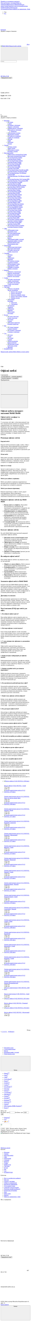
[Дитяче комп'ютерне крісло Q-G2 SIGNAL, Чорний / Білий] (17, 803)
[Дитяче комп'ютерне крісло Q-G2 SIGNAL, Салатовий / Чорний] (17, 902)
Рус (5, 13)
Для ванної (14, 304)
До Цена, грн (19, 1112)
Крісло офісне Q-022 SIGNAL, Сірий (15, 785)
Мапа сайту (7, 1193)
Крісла (6, 1051)
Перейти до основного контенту (10, 1)
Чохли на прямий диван (18, 295)
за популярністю (5, 376)
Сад (5, 333)
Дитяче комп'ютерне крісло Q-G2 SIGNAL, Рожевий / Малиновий (17, 834)
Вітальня (6, 120)
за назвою (15, 378)
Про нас (3, 3)
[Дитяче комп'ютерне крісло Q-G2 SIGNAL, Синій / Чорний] (17, 963)
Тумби (6, 278)
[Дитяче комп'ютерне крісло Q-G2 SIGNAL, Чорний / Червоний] (17, 852)
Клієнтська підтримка (10, 1190)
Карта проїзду (5, 1304)
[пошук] (14, 53)
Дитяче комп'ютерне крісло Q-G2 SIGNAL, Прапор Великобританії (17, 982)
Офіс (5, 228)
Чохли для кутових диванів (19, 296)
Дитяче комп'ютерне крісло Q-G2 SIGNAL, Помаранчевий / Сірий (17, 895)
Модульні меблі (8, 153)
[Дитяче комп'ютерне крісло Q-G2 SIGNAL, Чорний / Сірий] (17, 865)
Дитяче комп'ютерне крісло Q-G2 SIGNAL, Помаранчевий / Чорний (17, 883)
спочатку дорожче (6, 378)
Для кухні (14, 302)
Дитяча (6, 145)
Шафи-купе (7, 285)
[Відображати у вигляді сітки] (14, 387)
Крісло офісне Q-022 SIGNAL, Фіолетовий (16, 1012)
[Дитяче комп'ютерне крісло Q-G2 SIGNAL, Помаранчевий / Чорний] (17, 877)
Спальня (6, 253)
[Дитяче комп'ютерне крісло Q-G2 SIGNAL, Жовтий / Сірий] (17, 840)
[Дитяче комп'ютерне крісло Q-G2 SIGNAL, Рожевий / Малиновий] (17, 828)
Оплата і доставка (10, 3)
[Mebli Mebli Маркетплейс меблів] (6, 1127)
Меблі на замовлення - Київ (22, 9)
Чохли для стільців (16, 292)
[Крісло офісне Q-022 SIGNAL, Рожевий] (17, 998)
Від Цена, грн (5, 1112)
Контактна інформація (14, 4)
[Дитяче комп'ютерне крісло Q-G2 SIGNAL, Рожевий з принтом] (17, 815)
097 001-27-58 (5, 76)
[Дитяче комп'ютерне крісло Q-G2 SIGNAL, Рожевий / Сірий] (17, 951)
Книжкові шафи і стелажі (11, 1052)
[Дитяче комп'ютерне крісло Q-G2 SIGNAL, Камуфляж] (17, 926)
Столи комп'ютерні (9, 1049)
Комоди (6, 270)
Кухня (6, 315)
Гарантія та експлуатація (15, 6)
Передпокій (7, 245)
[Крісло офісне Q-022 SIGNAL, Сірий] (17, 781)
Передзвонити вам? (6, 77)
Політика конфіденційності (12, 1189)
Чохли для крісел (16, 293)
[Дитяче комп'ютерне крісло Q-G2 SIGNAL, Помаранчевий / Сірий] (17, 889)
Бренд (15, 1070)
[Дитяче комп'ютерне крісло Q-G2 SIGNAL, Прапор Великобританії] (17, 976)
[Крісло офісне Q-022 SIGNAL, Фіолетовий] (17, 1008)
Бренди (11, 9)
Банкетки (14, 131)
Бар (5, 325)
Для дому (7, 287)
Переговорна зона (9, 1054)
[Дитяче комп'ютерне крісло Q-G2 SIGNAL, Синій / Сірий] (17, 914)
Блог (8, 9)
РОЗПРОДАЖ (8, 349)
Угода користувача (9, 1186)
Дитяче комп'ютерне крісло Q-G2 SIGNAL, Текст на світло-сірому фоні (17, 797)
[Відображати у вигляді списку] (14, 401)
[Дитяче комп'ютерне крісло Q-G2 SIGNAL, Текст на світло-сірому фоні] (17, 791)
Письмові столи (8, 1047)
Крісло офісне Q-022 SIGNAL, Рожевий (16, 1003)
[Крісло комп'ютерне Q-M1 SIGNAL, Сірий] (17, 988)
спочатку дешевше (17, 376)
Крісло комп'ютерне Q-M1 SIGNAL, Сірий (16, 994)
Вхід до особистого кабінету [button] (12, 1178)
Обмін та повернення (10, 1183)
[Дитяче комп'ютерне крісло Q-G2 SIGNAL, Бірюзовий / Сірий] (17, 939)
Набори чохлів (15, 298)
